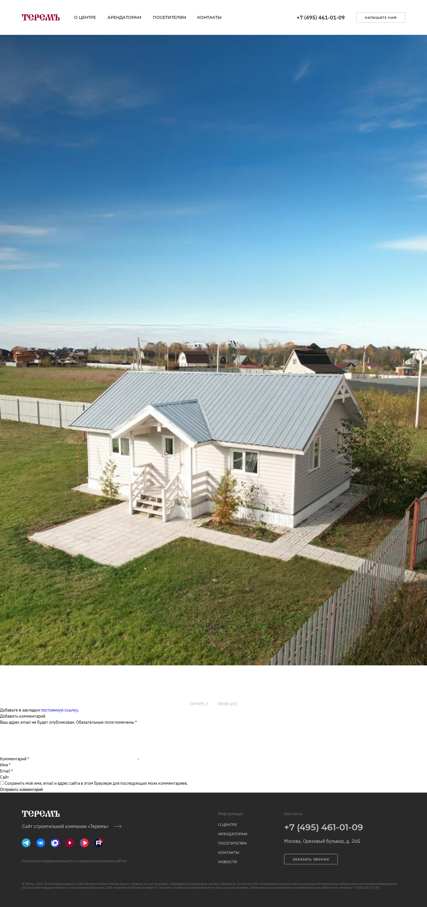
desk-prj (227, 703)
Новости (227, 862)
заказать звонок (311, 859)
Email (6, 771)
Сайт (4, 777)
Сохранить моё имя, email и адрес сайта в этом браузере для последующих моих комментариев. (96, 783)
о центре (85, 17)
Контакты (209, 17)
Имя (5, 765)
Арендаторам (124, 17)
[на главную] (41, 17)
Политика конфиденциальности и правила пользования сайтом (74, 861)
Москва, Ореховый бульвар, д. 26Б (322, 841)
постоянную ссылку (59, 710)
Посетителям (169, 17)
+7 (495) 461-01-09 (321, 17)
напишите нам (381, 17)
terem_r (199, 703)
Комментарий (14, 758)
